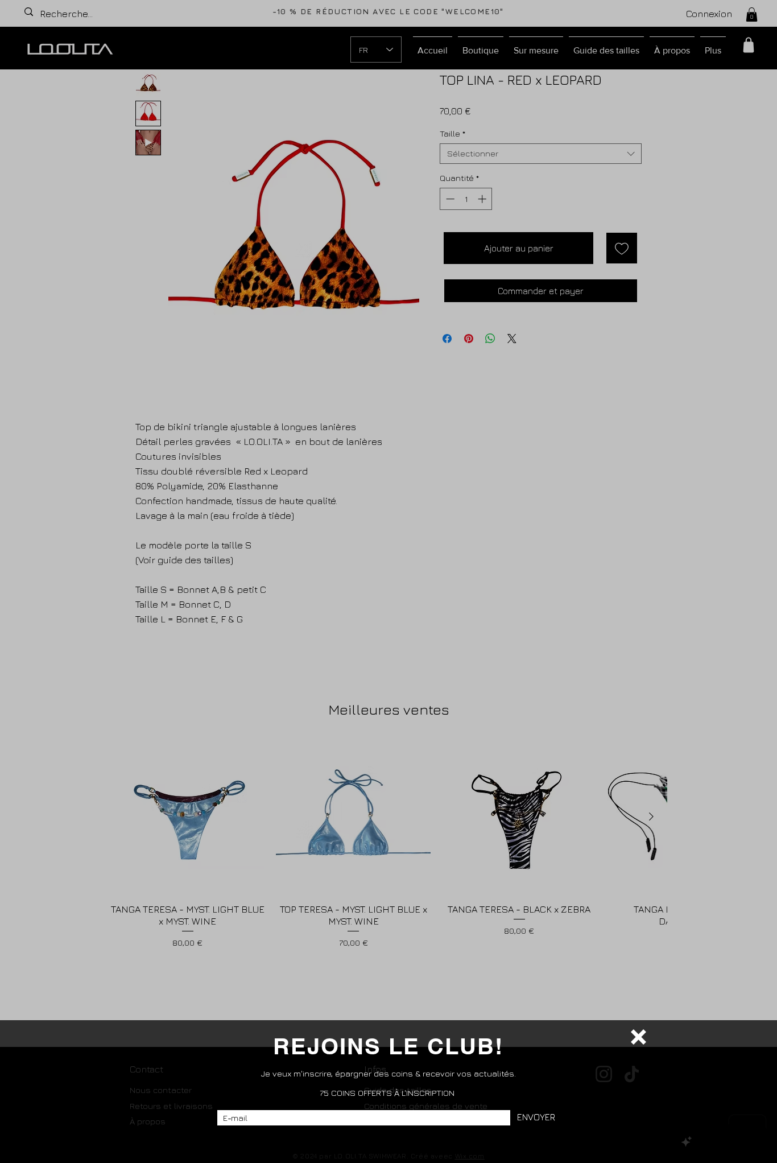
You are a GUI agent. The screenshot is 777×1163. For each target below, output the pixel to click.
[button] (638, 1037)
